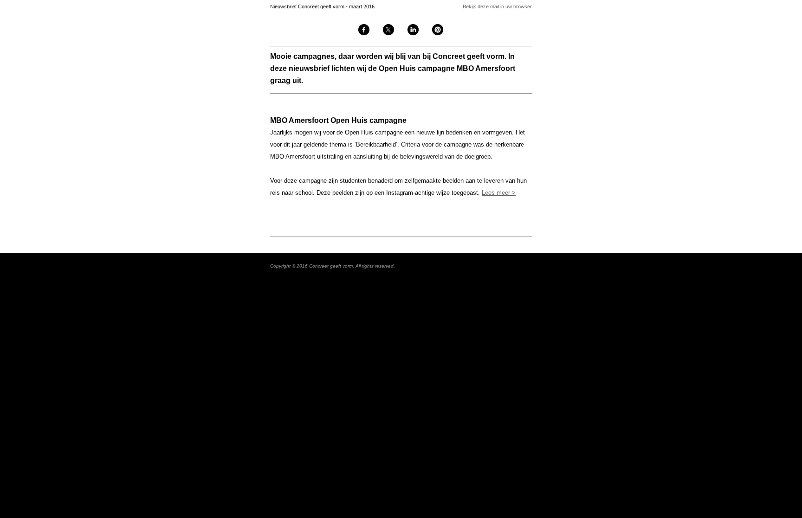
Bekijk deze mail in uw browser (497, 6)
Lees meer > (499, 192)
